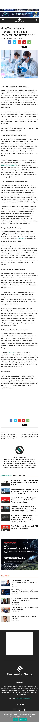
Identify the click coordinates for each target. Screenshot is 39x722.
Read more (23, 719)
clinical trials (21, 238)
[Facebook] (14, 710)
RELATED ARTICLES (6, 475)
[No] (37, 716)
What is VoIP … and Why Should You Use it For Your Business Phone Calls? (9, 436)
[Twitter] (24, 710)
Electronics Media (7, 38)
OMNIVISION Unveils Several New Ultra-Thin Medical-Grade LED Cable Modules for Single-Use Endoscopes (23, 509)
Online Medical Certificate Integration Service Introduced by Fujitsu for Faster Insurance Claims (24, 500)
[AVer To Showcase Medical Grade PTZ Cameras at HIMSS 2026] (5, 528)
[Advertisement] (19, 402)
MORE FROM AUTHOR (19, 475)
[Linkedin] (19, 710)
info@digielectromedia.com (23, 698)
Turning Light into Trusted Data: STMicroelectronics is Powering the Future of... (24, 582)
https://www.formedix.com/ (9, 165)
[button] (36, 20)
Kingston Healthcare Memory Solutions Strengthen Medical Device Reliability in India (24, 482)
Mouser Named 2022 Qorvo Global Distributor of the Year (29, 435)
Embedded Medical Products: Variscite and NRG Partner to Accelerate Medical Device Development (24, 491)
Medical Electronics (3, 484)
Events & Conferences (4, 530)
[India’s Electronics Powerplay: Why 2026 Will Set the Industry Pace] (5, 610)
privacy (11, 352)
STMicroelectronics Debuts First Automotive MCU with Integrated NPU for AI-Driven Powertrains (24, 600)
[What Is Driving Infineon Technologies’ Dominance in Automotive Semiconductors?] (5, 592)
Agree (15, 719)
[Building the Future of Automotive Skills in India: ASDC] (5, 619)
